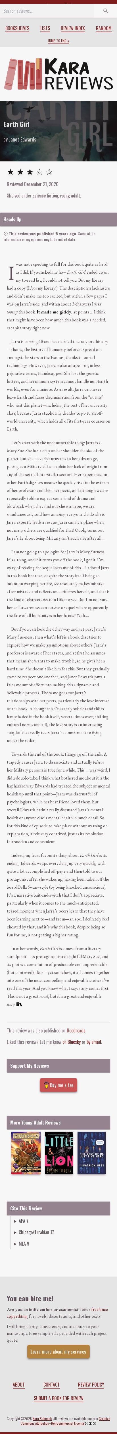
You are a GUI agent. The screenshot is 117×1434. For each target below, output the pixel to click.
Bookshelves (17, 28)
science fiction (45, 195)
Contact (51, 1384)
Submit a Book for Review (58, 1398)
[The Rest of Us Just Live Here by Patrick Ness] (92, 1153)
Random (104, 28)
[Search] (105, 11)
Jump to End (57, 40)
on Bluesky (71, 1041)
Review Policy (91, 1384)
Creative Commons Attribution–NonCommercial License (65, 1420)
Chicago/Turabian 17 (36, 1232)
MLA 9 (24, 1243)
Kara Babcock (42, 1418)
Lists (45, 28)
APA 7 (23, 1220)
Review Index (73, 28)
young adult (70, 195)
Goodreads (76, 1030)
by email (94, 1041)
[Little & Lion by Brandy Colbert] (59, 1153)
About (19, 1384)
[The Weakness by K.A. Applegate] (26, 1153)
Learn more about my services (58, 1351)
